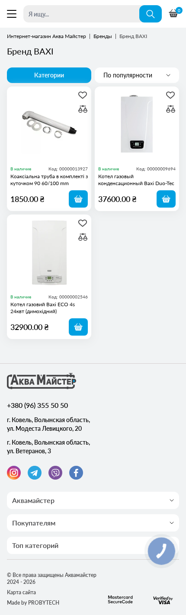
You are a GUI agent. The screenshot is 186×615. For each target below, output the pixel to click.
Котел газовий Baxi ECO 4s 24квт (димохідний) (42, 307)
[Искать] (150, 13)
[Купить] (78, 199)
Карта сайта (21, 592)
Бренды (102, 36)
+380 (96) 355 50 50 (37, 405)
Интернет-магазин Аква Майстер (46, 36)
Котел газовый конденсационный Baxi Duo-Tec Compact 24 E (136, 180)
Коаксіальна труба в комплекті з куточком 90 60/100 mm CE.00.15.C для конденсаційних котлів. (49, 180)
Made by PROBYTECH (33, 602)
